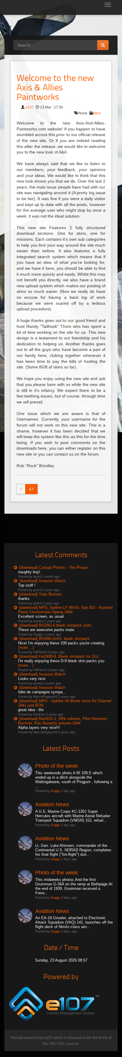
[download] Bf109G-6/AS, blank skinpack (54, 638)
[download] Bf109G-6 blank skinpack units (55, 625)
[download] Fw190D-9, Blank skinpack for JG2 (59, 656)
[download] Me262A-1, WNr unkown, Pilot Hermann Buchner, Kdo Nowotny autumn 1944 (62, 720)
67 (31, 489)
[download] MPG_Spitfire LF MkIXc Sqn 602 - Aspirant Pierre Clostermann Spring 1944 (65, 609)
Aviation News (52, 804)
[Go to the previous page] (20, 489)
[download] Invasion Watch (42, 581)
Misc (97, 113)
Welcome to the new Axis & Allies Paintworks (55, 87)
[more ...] (26, 647)
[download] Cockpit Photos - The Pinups (53, 567)
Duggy (55, 791)
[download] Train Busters (40, 594)
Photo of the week (56, 766)
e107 (29, 107)
